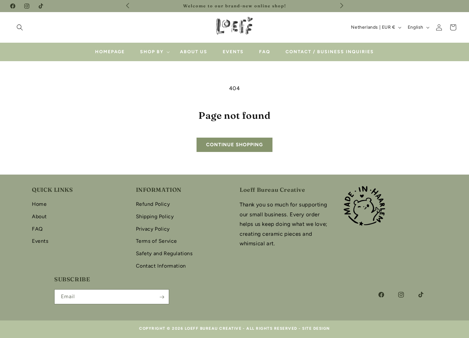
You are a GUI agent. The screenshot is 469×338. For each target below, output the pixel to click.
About (39, 216)
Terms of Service (156, 241)
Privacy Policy (153, 229)
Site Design (316, 328)
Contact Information (161, 266)
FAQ (37, 229)
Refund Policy (153, 204)
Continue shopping (234, 144)
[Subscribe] (162, 297)
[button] (20, 27)
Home (39, 204)
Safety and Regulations (164, 254)
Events (40, 241)
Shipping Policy (155, 216)
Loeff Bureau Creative (213, 328)
